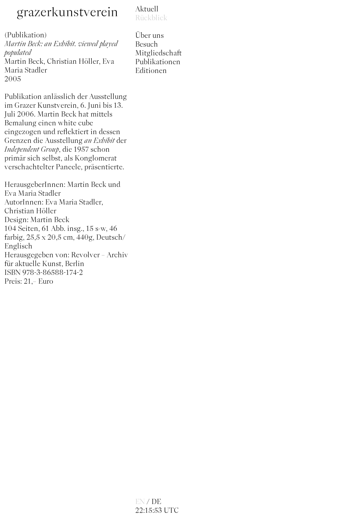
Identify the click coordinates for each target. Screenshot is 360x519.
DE (156, 501)
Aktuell (146, 8)
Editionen (151, 70)
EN (140, 501)
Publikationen (157, 61)
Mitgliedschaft (158, 52)
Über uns (149, 35)
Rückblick (151, 17)
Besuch (146, 44)
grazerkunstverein (67, 12)
